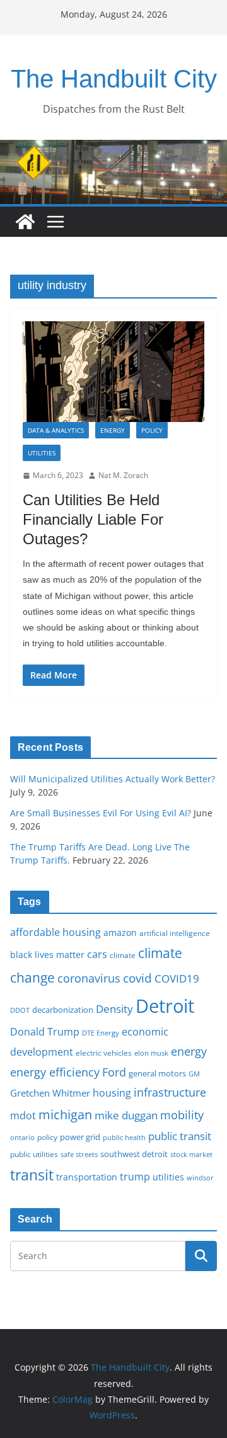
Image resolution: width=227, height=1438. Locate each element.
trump (135, 1177)
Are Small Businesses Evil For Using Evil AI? (100, 813)
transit (32, 1175)
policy (47, 1137)
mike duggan (126, 1115)
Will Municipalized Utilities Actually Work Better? (112, 779)
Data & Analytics (56, 430)
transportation (86, 1177)
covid (137, 978)
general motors (157, 1073)
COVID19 (176, 978)
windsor (200, 1177)
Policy (152, 430)
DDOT (20, 1010)
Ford (114, 1072)
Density (114, 1008)
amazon (120, 933)
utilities (168, 1177)
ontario (22, 1137)
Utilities (41, 452)
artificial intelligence (174, 933)
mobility (182, 1114)
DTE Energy (100, 1033)
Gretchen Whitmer (50, 1093)
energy (189, 1051)
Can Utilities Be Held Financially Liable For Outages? (93, 519)
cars (97, 954)
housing (112, 1093)
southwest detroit (134, 1154)
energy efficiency (55, 1072)
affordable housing (55, 932)
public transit (179, 1136)
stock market (191, 1154)
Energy (112, 430)
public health (124, 1137)
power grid (80, 1137)
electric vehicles (104, 1052)
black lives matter (47, 955)
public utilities (34, 1154)
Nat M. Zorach (123, 475)
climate (123, 955)
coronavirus (88, 978)
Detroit (165, 1006)
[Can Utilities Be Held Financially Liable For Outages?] (113, 371)
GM (194, 1074)
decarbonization (62, 1009)
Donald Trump (44, 1032)
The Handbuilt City (114, 79)
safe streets (79, 1154)
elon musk (151, 1053)
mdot (23, 1115)
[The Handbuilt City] (113, 149)
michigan (65, 1114)
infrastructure (170, 1092)
